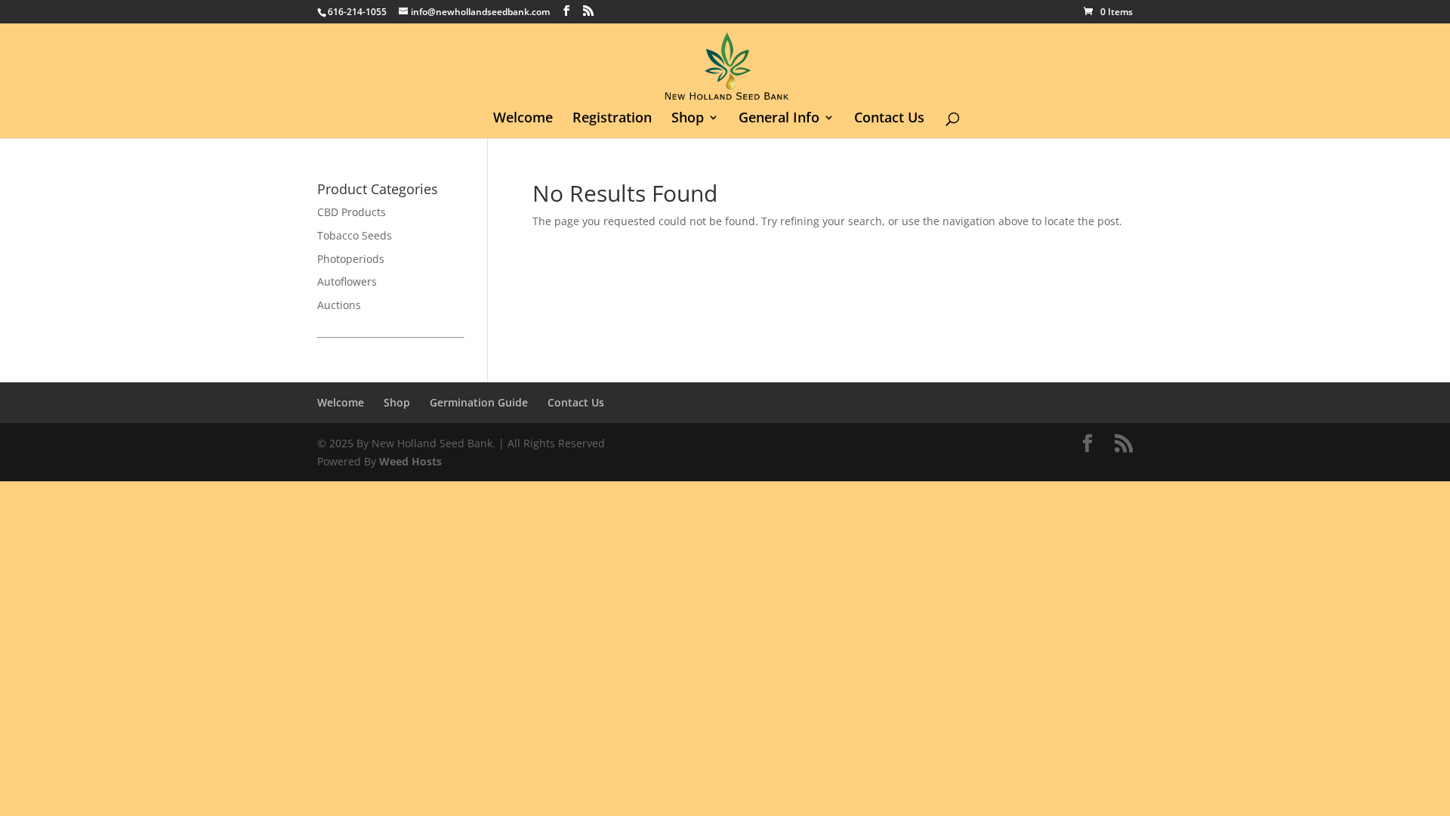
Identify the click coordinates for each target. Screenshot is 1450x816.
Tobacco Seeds (354, 235)
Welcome (523, 119)
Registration (612, 119)
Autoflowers (347, 281)
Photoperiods (350, 259)
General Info (779, 119)
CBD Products (351, 212)
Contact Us (889, 119)
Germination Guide (479, 402)
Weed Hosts (410, 461)
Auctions (339, 305)
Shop (687, 119)
